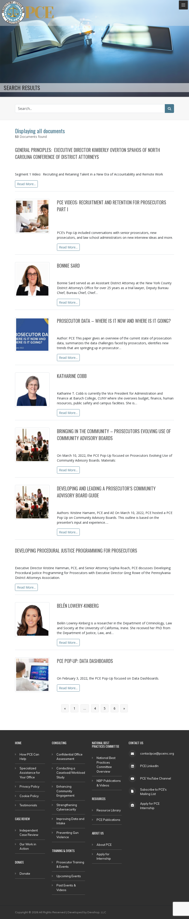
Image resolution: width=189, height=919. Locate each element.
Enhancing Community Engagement (65, 791)
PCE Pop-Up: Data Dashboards (85, 660)
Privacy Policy (29, 786)
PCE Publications (83, 329)
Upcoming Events (68, 876)
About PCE (104, 844)
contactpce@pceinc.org (157, 753)
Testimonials (28, 805)
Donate (25, 873)
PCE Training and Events (112, 217)
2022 (20, 165)
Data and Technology (116, 329)
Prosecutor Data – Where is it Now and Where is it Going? (114, 320)
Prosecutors (144, 217)
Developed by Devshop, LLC (87, 912)
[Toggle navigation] (183, 4)
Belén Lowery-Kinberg (78, 605)
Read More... (26, 184)
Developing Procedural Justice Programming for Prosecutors (76, 550)
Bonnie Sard (68, 265)
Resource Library (109, 810)
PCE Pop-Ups (81, 217)
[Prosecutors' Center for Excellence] (13, 12)
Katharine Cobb (72, 375)
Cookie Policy (29, 796)
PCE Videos (38, 165)
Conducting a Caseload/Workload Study (70, 772)
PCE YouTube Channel (155, 778)
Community (144, 446)
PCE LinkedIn (149, 766)
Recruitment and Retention (77, 223)
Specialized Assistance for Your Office (30, 772)
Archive (77, 503)
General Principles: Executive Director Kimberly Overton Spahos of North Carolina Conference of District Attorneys (87, 153)
